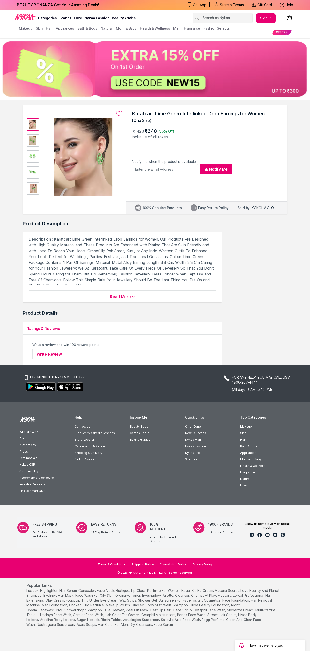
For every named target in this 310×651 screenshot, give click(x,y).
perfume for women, (163, 590)
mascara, (225, 595)
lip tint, (82, 600)
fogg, (70, 600)
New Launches (195, 433)
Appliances (248, 453)
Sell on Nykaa (84, 459)
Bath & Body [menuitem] (87, 28)
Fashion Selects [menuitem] (216, 28)
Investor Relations (32, 484)
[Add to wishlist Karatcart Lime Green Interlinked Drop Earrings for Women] (119, 114)
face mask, (106, 590)
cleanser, (182, 595)
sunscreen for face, (175, 600)
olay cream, (55, 600)
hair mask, (66, 595)
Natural (245, 479)
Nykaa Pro (192, 453)
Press (23, 451)
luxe (78, 18)
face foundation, (236, 600)
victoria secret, (227, 590)
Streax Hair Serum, (222, 615)
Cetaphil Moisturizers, (158, 615)
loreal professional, (248, 595)
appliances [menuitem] (65, 28)
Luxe (243, 485)
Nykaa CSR (27, 464)
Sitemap (191, 459)
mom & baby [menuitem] (126, 28)
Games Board (139, 433)
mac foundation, (55, 605)
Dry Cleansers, (141, 624)
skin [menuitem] (39, 28)
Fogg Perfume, (213, 620)
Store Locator (84, 439)
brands (65, 18)
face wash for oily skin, (94, 595)
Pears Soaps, (86, 624)
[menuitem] (281, 32)
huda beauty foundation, (210, 605)
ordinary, (122, 595)
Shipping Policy (143, 564)
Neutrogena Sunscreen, (56, 624)
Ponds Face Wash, (191, 615)
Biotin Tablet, (111, 620)
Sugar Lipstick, (88, 620)
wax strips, (128, 600)
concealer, (87, 590)
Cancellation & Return (90, 446)
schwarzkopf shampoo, (83, 610)
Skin (243, 433)
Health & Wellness (252, 466)
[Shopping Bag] (289, 18)
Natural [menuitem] (107, 28)
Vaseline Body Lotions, (58, 620)
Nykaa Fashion (97, 18)
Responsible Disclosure (36, 477)
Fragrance (247, 472)
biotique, (123, 590)
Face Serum (163, 624)
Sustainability (28, 471)
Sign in (266, 18)
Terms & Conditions (112, 564)
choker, (75, 605)
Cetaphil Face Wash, (210, 610)
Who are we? (28, 432)
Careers (25, 438)
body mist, (154, 605)
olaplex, (138, 605)
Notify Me (218, 169)
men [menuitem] (176, 28)
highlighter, (49, 590)
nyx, (59, 610)
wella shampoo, (176, 605)
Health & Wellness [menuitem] (155, 28)
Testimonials (28, 458)
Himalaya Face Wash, (55, 615)
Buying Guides (140, 439)
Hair (243, 439)
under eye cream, (103, 600)
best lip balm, (161, 610)
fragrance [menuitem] (192, 28)
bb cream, (205, 590)
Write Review (49, 354)
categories (47, 18)
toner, (136, 595)
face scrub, (183, 610)
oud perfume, (94, 605)
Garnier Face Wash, (88, 615)
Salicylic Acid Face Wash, (181, 620)
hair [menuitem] (49, 28)
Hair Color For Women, (122, 615)
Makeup (246, 426)
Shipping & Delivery (88, 453)
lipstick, (32, 590)
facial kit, (188, 590)
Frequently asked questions (95, 433)
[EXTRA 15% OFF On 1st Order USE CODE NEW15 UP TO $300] (155, 69)
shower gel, (148, 600)
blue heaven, (114, 610)
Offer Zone (193, 426)
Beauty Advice (124, 18)
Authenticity (27, 445)
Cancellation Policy (173, 564)
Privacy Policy (203, 564)
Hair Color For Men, (113, 624)
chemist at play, (204, 595)
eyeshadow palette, (158, 595)
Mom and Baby (251, 459)
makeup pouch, (118, 605)
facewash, (47, 610)
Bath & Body (248, 446)
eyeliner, (50, 595)
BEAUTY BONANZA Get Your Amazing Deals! (58, 4)
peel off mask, (137, 610)
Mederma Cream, (240, 610)
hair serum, (68, 590)
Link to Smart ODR (32, 491)
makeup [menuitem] (25, 28)
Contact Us (82, 426)
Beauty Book (139, 426)
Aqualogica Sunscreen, (141, 620)
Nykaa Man (193, 439)
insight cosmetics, (207, 600)
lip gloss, (138, 590)
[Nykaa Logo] (25, 17)
